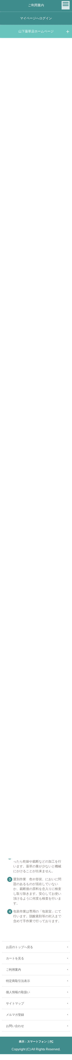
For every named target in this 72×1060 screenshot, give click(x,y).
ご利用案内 (36, 5)
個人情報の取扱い (18, 992)
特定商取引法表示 (18, 981)
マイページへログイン (36, 18)
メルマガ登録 (15, 1014)
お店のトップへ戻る (19, 947)
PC (51, 1041)
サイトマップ (15, 1003)
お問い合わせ (15, 1026)
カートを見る (15, 958)
